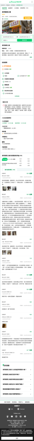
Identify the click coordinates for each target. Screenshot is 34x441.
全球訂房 (3, 5)
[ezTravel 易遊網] (17, 2)
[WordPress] (20, 416)
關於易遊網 (7, 402)
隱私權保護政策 (5, 434)
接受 (17, 438)
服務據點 (27, 402)
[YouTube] (12, 416)
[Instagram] (16, 416)
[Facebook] (7, 416)
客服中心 (20, 402)
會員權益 (14, 402)
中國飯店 (8, 5)
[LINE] (25, 416)
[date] (9, 37)
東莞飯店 (13, 5)
